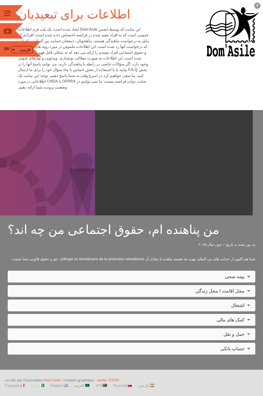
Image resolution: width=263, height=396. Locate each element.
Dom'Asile (52, 380)
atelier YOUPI (108, 380)
